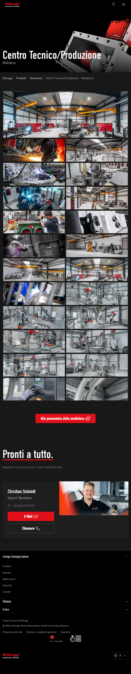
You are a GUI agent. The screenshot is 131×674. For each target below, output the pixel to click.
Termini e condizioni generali (41, 632)
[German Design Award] (75, 638)
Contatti (7, 591)
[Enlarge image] (65, 114)
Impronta (65, 632)
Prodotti (21, 78)
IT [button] (120, 655)
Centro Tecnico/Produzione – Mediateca (70, 78)
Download (36, 78)
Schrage (7, 78)
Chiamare (28, 528)
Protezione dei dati (12, 632)
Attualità (7, 585)
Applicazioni (9, 579)
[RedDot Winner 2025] (56, 638)
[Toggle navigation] (114, 4)
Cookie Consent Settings (15, 620)
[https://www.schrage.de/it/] (14, 4)
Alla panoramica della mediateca (62, 418)
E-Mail (28, 516)
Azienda (7, 572)
